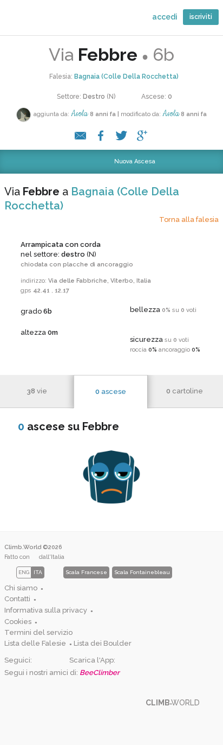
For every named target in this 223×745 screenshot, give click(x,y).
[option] (88, 572)
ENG (23, 572)
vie (37, 391)
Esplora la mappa (66, 20)
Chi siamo (20, 588)
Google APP (123, 660)
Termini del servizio (38, 632)
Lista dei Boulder (103, 643)
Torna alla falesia (189, 219)
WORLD (17, 17)
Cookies (17, 621)
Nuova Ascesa (119, 161)
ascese (110, 391)
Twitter (58, 660)
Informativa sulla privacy (45, 610)
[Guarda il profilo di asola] (23, 115)
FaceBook (40, 660)
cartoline (184, 391)
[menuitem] (86, 588)
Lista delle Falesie (35, 643)
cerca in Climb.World (42, 20)
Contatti (17, 599)
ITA (38, 572)
